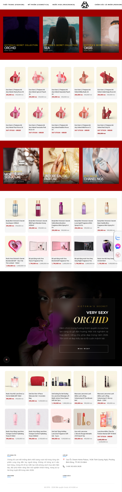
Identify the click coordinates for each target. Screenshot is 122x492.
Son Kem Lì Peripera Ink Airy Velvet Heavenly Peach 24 (61, 92)
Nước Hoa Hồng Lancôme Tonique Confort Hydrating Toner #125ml (15, 434)
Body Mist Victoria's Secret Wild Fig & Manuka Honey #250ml (38, 223)
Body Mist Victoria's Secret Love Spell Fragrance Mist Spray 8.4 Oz (84, 223)
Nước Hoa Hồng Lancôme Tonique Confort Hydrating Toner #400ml (38, 434)
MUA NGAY (84, 348)
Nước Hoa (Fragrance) (64, 4)
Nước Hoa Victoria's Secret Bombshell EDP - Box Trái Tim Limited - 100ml (15, 261)
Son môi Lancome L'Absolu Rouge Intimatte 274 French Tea (83, 434)
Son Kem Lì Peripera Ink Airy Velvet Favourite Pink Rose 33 (37, 127)
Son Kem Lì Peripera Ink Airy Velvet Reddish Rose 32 (60, 127)
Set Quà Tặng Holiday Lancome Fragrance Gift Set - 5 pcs (60, 434)
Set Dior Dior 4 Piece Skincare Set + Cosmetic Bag (37, 396)
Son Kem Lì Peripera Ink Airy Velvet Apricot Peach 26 (37, 92)
